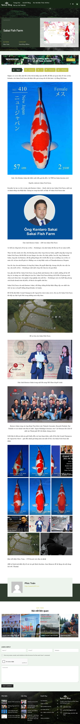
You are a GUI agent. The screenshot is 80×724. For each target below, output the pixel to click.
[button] (77, 4)
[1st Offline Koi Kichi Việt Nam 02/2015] (30, 625)
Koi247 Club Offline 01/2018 (11, 635)
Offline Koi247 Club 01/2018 (49, 635)
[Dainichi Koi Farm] (69, 625)
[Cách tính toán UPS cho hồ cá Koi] (24, 707)
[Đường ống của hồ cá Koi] (4, 707)
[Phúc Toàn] (17, 587)
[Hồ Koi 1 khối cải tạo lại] (4, 702)
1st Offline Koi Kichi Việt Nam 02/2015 (30, 634)
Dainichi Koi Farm (66, 635)
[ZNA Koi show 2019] (24, 702)
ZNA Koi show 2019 (33, 701)
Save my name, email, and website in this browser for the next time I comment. (27, 655)
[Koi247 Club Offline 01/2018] (11, 625)
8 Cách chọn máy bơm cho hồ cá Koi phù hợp (14, 716)
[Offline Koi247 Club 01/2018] (49, 625)
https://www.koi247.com (32, 586)
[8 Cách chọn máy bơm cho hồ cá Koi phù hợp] (4, 716)
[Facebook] (70, 4)
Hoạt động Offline (24, 44)
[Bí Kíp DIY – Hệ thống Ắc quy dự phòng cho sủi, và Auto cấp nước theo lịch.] (24, 716)
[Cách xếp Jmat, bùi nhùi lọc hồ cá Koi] (4, 711)
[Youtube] (73, 4)
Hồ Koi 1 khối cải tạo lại (14, 701)
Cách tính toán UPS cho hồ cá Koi (33, 706)
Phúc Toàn (6, 44)
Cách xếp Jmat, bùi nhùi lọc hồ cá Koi (13, 711)
